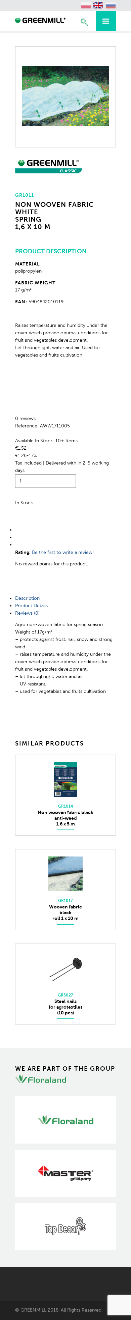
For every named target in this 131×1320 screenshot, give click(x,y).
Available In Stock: (35, 440)
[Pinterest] (15, 544)
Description (27, 598)
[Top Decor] (65, 1226)
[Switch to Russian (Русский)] (111, 5)
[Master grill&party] (65, 1173)
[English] (98, 5)
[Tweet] (15, 537)
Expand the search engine (84, 22)
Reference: (27, 425)
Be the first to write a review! (63, 552)
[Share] (15, 529)
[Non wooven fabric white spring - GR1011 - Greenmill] (40, 21)
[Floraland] (65, 1120)
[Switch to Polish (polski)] (86, 5)
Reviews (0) (27, 613)
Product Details (31, 605)
